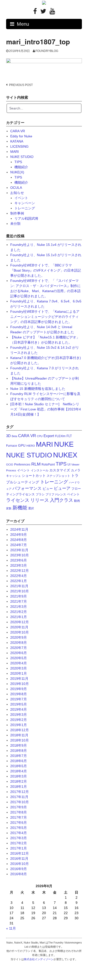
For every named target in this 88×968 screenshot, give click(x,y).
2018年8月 (18, 751)
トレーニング (24, 208)
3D (8, 436)
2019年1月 (18, 725)
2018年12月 (19, 730)
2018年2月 (18, 781)
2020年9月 (18, 637)
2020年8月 (18, 643)
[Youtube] (52, 12)
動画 (77, 500)
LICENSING (19, 146)
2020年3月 (18, 668)
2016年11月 (19, 858)
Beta (14, 436)
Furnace (11, 445)
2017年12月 (19, 792)
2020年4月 (18, 663)
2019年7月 (18, 699)
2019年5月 (18, 704)
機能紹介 (21, 167)
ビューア (62, 488)
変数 (8, 508)
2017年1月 (18, 848)
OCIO (9, 464)
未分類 (15, 224)
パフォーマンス (27, 488)
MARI (14, 152)
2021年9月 (18, 596)
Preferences (22, 464)
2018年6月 (18, 761)
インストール (39, 470)
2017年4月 (18, 833)
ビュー (48, 488)
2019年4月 (18, 709)
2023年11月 (19, 550)
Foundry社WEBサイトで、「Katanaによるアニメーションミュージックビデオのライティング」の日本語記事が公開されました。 (44, 317)
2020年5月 (18, 658)
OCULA (16, 188)
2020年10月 (19, 632)
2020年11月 (19, 627)
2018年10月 (19, 740)
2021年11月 (19, 586)
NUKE (64, 444)
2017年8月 (18, 812)
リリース (39, 500)
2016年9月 (18, 869)
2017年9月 (18, 807)
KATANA (16, 141)
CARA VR (17, 131)
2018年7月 (18, 756)
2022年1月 (18, 581)
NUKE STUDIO (21, 157)
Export (49, 436)
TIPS (18, 162)
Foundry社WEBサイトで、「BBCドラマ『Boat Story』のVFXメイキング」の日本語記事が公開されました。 (45, 270)
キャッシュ (13, 476)
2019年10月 (19, 684)
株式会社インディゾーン (39, 959)
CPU (40, 436)
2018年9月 (18, 745)
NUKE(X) (17, 172)
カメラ (75, 470)
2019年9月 (18, 689)
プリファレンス (55, 494)
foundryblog (46, 51)
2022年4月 (18, 576)
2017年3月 (18, 838)
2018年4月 (18, 771)
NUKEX (65, 455)
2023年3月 (18, 565)
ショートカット (34, 476)
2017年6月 (18, 823)
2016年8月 (18, 874)
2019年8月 (18, 694)
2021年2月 (18, 612)
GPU (21, 445)
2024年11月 (19, 529)
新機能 (19, 507)
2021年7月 (18, 601)
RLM (36, 463)
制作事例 (17, 213)
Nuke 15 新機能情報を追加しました (37, 389)
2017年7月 (18, 817)
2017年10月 (19, 802)
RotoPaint (48, 464)
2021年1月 (18, 617)
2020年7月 (18, 648)
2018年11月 (19, 735)
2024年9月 (18, 535)
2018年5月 (18, 766)
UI (68, 464)
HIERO (30, 445)
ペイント (73, 494)
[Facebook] (35, 12)
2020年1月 (18, 673)
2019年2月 (18, 720)
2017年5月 (18, 828)
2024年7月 (18, 545)
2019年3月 (18, 715)
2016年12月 (19, 853)
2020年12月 (19, 622)
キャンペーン (24, 203)
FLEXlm (60, 436)
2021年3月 (18, 607)
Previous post (21, 85)
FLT (69, 436)
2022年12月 (19, 571)
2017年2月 (18, 843)
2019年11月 (19, 679)
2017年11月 (19, 797)
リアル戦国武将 (26, 218)
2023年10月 (19, 555)
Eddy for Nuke (21, 136)
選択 (31, 508)
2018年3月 (18, 776)
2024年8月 (18, 540)
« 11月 (11, 928)
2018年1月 (18, 787)
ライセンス (17, 500)
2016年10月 (19, 864)
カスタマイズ (59, 470)
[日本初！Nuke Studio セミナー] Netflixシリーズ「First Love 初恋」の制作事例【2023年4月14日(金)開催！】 (45, 409)
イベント (21, 198)
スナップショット (58, 476)
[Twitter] (43, 12)
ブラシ (40, 494)
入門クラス (61, 500)
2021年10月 (19, 591)
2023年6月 (18, 560)
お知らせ (17, 193)
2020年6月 (18, 653)
